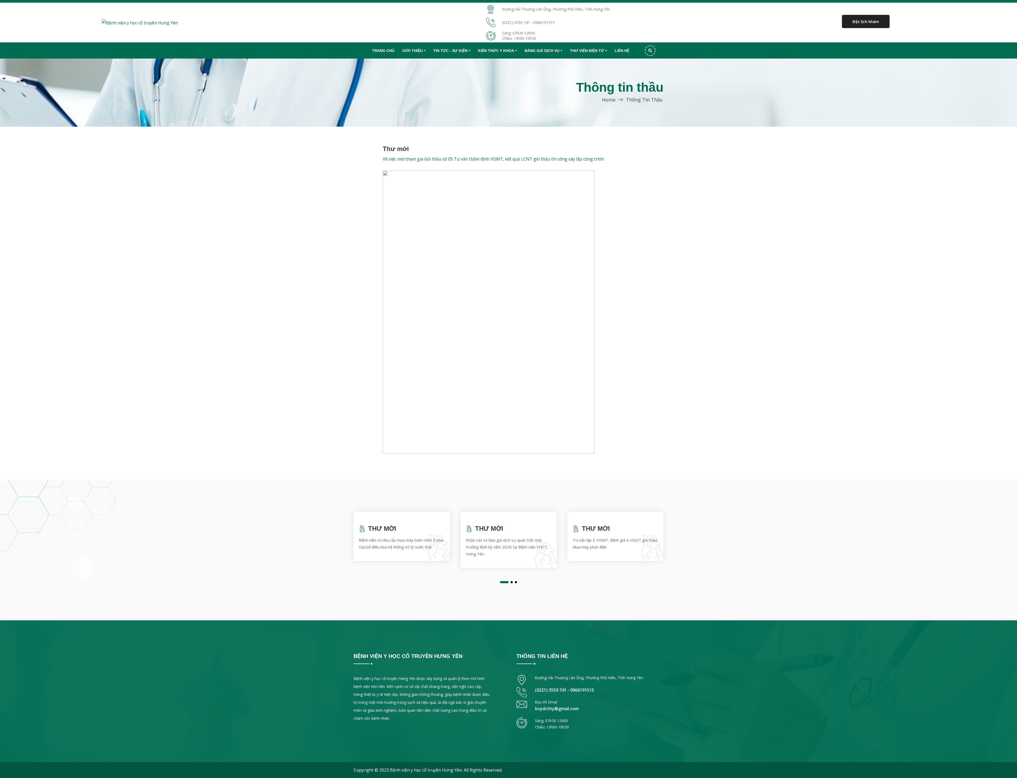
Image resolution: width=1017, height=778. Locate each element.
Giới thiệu (412, 50)
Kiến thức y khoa (496, 50)
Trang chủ (383, 50)
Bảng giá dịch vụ (542, 50)
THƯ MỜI (382, 528)
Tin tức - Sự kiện (450, 50)
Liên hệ (622, 50)
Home (608, 99)
